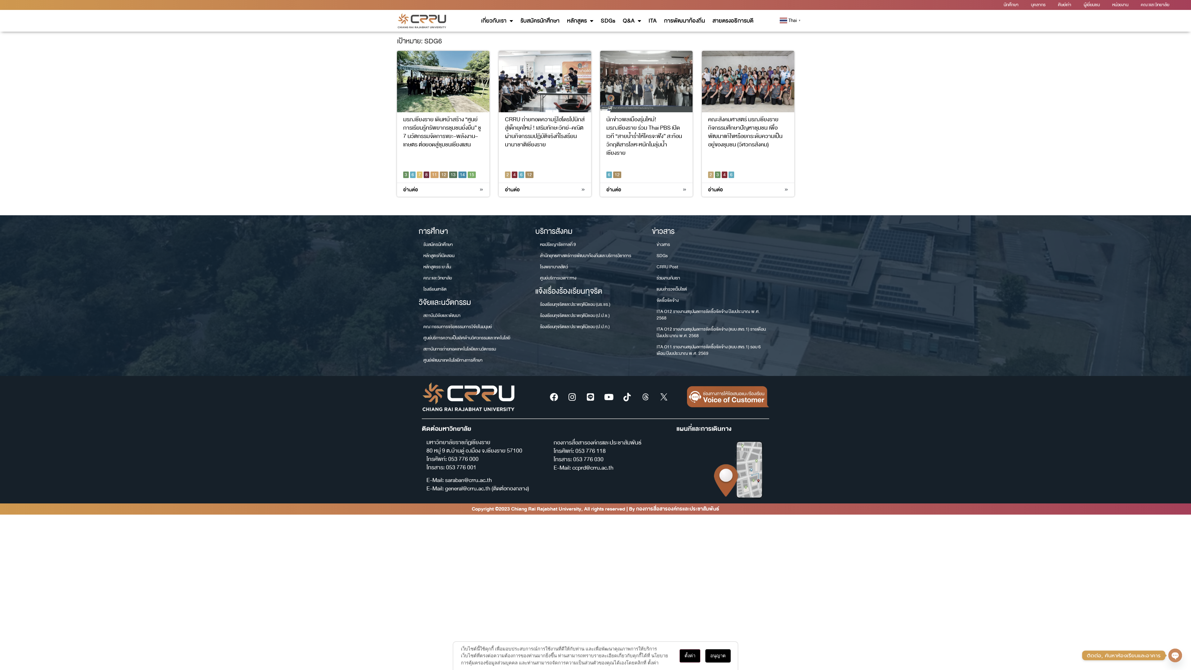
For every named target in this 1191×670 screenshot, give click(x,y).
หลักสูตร (577, 20)
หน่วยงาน (1120, 4)
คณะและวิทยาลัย (1155, 4)
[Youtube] (608, 396)
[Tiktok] (627, 396)
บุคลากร (1038, 4)
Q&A (629, 20)
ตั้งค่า (690, 656)
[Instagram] (572, 396)
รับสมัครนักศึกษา (540, 20)
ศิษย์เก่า (1064, 4)
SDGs (608, 20)
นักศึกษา (1011, 4)
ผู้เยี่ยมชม (1092, 4)
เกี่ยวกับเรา (493, 20)
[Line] (590, 396)
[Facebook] (554, 396)
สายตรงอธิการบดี (732, 20)
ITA (653, 20)
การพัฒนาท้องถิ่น (684, 20)
